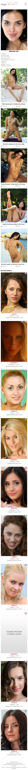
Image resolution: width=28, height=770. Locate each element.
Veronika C (14, 362)
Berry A (14, 605)
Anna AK (14, 508)
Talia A (14, 557)
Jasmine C (14, 460)
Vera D (14, 314)
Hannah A (14, 654)
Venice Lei (13, 51)
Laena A (14, 751)
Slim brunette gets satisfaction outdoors (13, 104)
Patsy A (14, 702)
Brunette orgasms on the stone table (13, 144)
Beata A (14, 411)
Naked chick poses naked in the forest (14, 224)
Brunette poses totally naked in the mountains (14, 184)
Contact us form (14, 762)
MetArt (18, 106)
